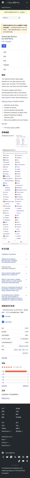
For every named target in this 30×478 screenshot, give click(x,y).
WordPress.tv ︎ (7, 431)
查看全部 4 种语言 (23, 346)
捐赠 (18, 428)
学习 (3, 422)
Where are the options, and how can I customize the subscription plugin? (9, 260)
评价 (4, 56)
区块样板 (18, 417)
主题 (17, 411)
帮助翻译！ (23, 12)
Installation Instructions (9, 254)
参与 (17, 422)
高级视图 (4, 358)
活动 (17, 425)
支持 (4, 69)
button (16, 349)
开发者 (4, 428)
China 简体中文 (10, 453)
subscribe (25, 353)
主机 (3, 414)
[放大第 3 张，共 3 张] (26, 151)
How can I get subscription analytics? (9, 267)
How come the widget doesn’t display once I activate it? (11, 273)
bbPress (5, 442)
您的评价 (4, 386)
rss (27, 349)
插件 (17, 414)
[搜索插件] (19, 17)
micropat (8, 41)
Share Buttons (11, 127)
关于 (3, 408)
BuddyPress (6, 445)
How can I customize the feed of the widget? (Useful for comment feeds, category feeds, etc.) (12, 288)
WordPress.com (7, 437)
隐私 (3, 417)
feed (20, 349)
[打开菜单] (27, 2)
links (23, 349)
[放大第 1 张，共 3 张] (12, 137)
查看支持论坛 (6, 398)
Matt (4, 439)
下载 (4, 46)
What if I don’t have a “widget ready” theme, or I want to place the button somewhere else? (12, 281)
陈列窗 (18, 408)
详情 (4, 52)
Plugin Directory (6, 7)
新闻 (3, 411)
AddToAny (8, 322)
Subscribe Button (7, 101)
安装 (4, 61)
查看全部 (25, 386)
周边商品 (19, 431)
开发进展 (6, 65)
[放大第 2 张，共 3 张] (26, 137)
